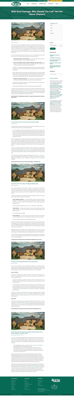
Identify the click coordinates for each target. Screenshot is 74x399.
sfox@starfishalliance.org (31, 366)
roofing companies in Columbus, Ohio (20, 303)
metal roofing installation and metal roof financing (55, 97)
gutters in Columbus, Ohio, (40, 155)
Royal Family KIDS (14, 337)
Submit (53, 48)
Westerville (52, 85)
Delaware (55, 85)
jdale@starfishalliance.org (36, 367)
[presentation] (56, 45)
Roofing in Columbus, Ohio (25, 293)
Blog (12, 42)
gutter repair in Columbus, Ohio (27, 150)
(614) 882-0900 (19, 0)
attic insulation (57, 93)
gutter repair (52, 93)
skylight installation (53, 94)
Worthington (60, 85)
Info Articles (15, 123)
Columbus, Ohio (56, 83)
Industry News (15, 42)
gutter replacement (57, 91)
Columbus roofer (16, 56)
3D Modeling (59, 0)
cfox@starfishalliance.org (16, 367)
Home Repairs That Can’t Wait (55, 57)
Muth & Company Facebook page (35, 345)
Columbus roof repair (40, 229)
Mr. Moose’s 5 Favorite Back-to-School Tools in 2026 (55, 60)
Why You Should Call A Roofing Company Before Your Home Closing (55, 66)
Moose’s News (53, 0)
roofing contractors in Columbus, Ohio (26, 91)
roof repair (60, 94)
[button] (61, 3)
